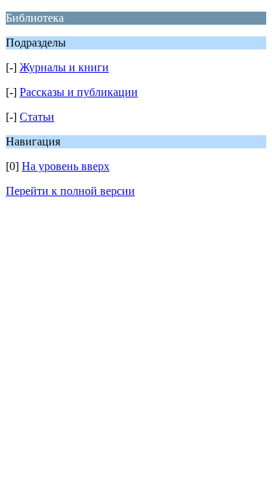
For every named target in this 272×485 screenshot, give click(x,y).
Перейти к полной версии (70, 191)
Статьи (37, 117)
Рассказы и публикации (79, 92)
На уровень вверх (66, 166)
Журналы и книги (64, 67)
